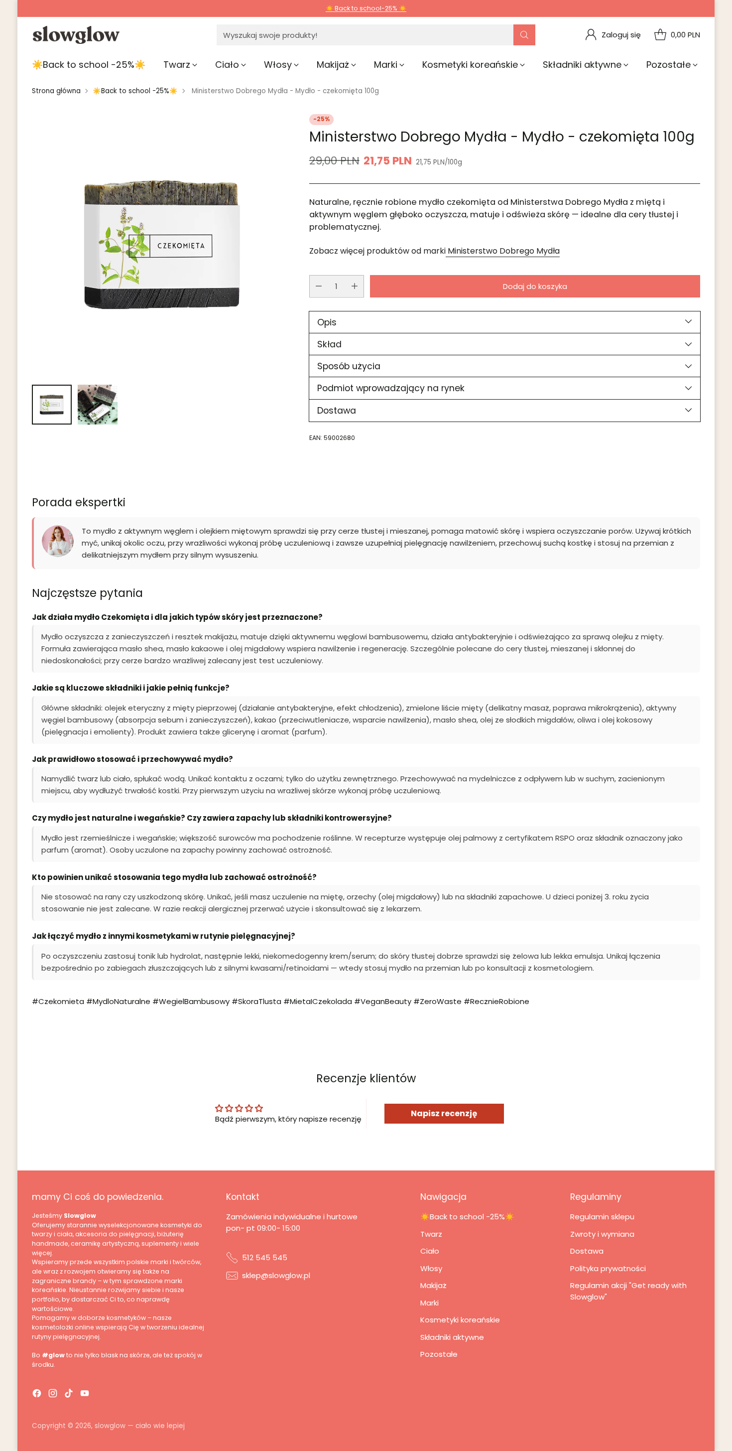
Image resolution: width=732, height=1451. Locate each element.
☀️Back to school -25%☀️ (135, 91)
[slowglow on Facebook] (37, 1395)
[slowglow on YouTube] (85, 1395)
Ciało (429, 1251)
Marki (429, 1303)
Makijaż (433, 1285)
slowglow (110, 1426)
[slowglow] (77, 35)
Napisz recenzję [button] (444, 1113)
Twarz (431, 1234)
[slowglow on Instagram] (53, 1395)
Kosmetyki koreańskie (460, 1319)
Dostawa (587, 1251)
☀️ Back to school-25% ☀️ (366, 8)
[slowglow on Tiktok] (69, 1395)
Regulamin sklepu (602, 1216)
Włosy (431, 1268)
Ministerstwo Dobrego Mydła (503, 250)
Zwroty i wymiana (602, 1234)
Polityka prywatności (608, 1268)
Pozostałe (439, 1354)
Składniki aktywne (452, 1337)
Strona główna (56, 91)
